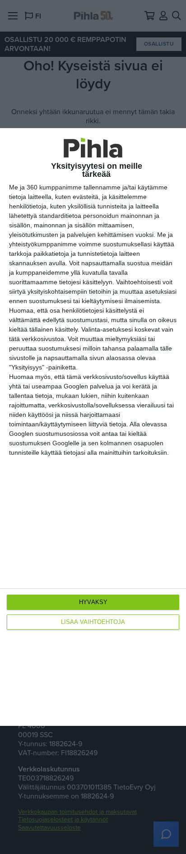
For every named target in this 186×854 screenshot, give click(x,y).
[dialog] (93, 427)
